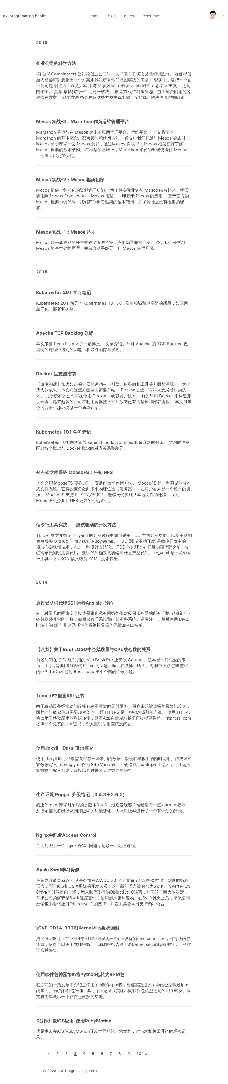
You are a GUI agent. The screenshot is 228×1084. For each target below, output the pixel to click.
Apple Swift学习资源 (57, 869)
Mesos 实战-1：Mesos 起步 (65, 232)
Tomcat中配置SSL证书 (60, 695)
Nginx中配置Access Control (66, 835)
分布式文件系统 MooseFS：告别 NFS (74, 472)
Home (95, 15)
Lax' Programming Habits (24, 15)
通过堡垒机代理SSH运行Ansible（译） (75, 603)
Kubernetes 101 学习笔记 (63, 432)
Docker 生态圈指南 (56, 373)
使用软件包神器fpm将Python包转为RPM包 (80, 974)
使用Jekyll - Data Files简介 (64, 748)
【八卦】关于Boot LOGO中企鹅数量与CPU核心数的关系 (93, 649)
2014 (42, 582)
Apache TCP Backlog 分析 (64, 333)
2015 (42, 272)
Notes (129, 15)
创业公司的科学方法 (56, 63)
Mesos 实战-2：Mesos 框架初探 (70, 179)
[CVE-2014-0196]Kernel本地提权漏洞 (77, 928)
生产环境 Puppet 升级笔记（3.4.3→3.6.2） (81, 794)
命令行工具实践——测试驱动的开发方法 (76, 524)
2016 (42, 42)
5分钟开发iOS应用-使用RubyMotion (73, 1021)
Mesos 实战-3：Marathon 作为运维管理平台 (82, 121)
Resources (151, 15)
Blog (112, 15)
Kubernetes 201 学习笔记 (63, 292)
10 (138, 1053)
